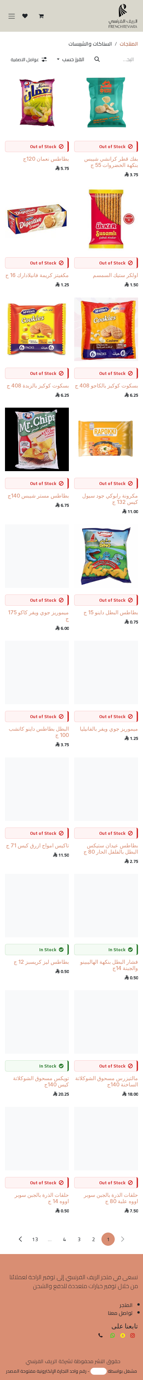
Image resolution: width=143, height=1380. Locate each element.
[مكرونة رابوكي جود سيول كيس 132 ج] (106, 439)
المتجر (126, 1305)
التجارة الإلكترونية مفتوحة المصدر (37, 1371)
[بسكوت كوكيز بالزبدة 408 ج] (37, 329)
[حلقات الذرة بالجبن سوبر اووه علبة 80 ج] (106, 1138)
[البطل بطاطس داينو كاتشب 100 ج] (37, 672)
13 (35, 1239)
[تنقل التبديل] (11, 16)
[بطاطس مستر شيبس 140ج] (37, 439)
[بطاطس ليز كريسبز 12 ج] (37, 905)
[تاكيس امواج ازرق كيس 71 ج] (37, 789)
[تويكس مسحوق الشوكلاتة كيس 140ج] (37, 1022)
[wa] (112, 1335)
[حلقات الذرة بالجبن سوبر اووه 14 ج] (37, 1138)
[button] (70, 59)
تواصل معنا (120, 1313)
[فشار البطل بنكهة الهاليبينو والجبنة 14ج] (106, 905)
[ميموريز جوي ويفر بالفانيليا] (106, 672)
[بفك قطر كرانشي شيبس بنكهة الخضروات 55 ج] (106, 102)
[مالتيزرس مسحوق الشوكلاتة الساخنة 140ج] (106, 1022)
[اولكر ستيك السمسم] (106, 219)
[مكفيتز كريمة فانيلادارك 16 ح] (37, 219)
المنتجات (129, 44)
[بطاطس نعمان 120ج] (37, 102)
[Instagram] (132, 1335)
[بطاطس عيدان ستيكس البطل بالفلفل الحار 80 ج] (106, 789)
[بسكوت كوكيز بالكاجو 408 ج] (106, 329)
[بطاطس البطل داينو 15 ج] (106, 556)
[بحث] (97, 59)
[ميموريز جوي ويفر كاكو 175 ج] (37, 556)
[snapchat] (122, 1335)
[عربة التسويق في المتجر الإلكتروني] (41, 15)
